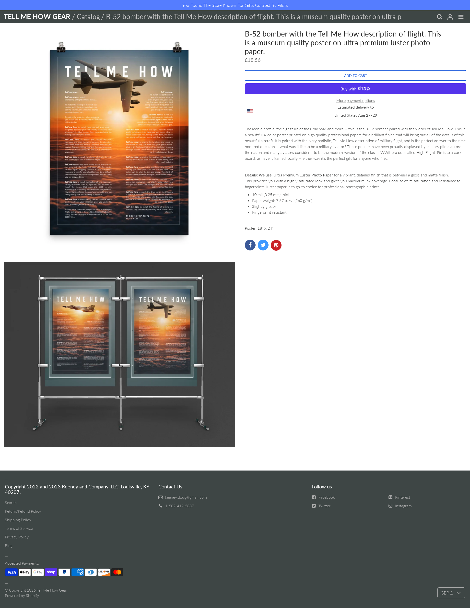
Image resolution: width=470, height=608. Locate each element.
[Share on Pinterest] (276, 245)
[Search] (439, 17)
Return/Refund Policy (23, 511)
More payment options (355, 100)
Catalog (88, 16)
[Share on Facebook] (250, 245)
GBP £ (447, 593)
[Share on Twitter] (263, 245)
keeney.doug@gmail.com (186, 497)
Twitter (324, 505)
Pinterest (402, 497)
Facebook (326, 497)
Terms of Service (19, 528)
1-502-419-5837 (179, 505)
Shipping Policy (18, 519)
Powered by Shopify (22, 595)
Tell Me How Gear (52, 590)
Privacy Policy (17, 536)
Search (11, 502)
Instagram (403, 505)
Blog (8, 545)
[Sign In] (450, 17)
